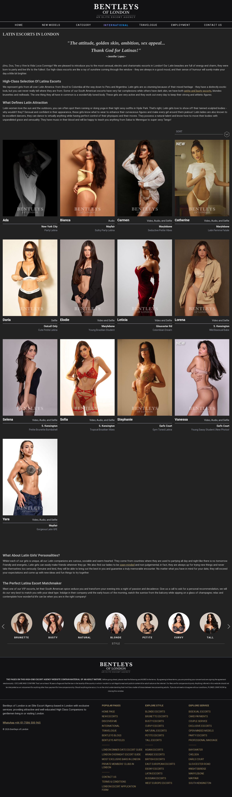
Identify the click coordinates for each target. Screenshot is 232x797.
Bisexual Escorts (200, 711)
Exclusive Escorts (200, 726)
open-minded (127, 564)
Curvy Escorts (154, 726)
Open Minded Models (201, 730)
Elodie (64, 320)
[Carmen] (144, 178)
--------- (106, 745)
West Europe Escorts (158, 783)
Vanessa (181, 419)
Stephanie (125, 419)
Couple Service (198, 721)
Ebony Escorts (154, 768)
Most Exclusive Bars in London (121, 759)
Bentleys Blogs (111, 735)
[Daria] (30, 277)
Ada (6, 220)
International (115, 25)
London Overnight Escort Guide (121, 754)
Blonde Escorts (155, 711)
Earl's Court (165, 425)
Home (19, 25)
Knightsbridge (197, 768)
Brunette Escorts (156, 716)
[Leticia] (144, 277)
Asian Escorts (154, 749)
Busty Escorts (154, 721)
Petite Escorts (154, 735)
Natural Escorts (156, 730)
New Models (51, 25)
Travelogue (148, 25)
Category (83, 25)
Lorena (180, 320)
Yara (6, 519)
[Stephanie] (144, 377)
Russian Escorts (155, 778)
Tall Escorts (153, 740)
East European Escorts (160, 764)
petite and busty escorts (197, 90)
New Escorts (110, 716)
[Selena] (30, 377)
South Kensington (200, 783)
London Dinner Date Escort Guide (122, 749)
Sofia (64, 419)
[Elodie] (87, 277)
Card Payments (198, 716)
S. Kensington (221, 326)
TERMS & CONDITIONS (114, 781)
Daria (7, 320)
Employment (180, 25)
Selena (8, 419)
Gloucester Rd (164, 326)
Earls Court (196, 759)
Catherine (182, 220)
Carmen (123, 220)
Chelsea (194, 754)
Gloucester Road (199, 764)
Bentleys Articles (113, 740)
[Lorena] (202, 277)
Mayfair (110, 226)
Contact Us (213, 25)
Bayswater (196, 749)
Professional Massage (203, 740)
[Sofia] (87, 377)
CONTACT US (109, 777)
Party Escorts (198, 735)
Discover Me (109, 721)
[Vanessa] (202, 377)
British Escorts (155, 759)
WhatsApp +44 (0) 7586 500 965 (22, 722)
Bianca (65, 220)
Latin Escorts (154, 773)
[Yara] (30, 477)
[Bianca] (87, 178)
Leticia (122, 320)
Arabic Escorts (155, 754)
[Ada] (30, 178)
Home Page (108, 711)
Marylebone (165, 226)
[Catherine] (202, 178)
